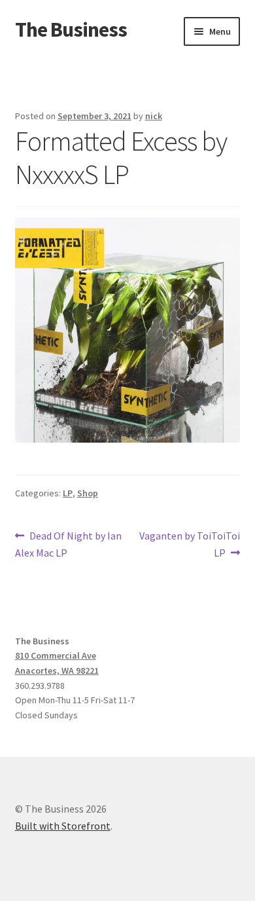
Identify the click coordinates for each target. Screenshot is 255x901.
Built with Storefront (62, 825)
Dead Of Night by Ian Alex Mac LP (68, 543)
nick (153, 116)
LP (68, 493)
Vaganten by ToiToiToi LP (189, 543)
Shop (87, 493)
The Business (71, 29)
